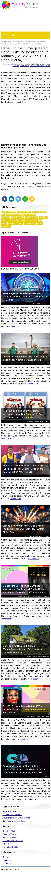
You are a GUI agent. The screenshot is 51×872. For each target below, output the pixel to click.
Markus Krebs (32, 218)
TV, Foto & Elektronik (11, 847)
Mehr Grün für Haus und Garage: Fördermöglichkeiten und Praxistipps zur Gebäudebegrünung (22, 649)
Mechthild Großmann (26, 221)
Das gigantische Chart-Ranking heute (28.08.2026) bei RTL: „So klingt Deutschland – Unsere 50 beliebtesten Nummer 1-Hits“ (25, 769)
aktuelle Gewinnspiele (12, 815)
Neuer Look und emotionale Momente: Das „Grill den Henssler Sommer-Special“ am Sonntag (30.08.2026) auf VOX (24, 468)
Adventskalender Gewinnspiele (16, 818)
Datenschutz (7, 863)
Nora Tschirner (17, 218)
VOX (33, 64)
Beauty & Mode (9, 831)
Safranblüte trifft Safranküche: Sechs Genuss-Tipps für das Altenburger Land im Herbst (25, 358)
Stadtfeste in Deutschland (13, 821)
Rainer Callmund (15, 223)
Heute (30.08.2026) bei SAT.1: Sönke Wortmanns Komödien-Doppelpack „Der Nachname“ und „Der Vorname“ (22, 414)
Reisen (5, 844)
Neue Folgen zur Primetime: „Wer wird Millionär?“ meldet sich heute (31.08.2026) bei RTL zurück (25, 296)
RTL (35, 303)
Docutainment (40, 64)
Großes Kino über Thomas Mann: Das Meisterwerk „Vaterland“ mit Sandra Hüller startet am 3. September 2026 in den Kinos (24, 589)
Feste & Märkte (9, 811)
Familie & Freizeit (10, 837)
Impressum (7, 860)
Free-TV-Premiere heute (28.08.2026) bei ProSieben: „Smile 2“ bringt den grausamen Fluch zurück (24, 709)
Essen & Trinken (9, 834)
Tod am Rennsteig (14, 215)
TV (13, 42)
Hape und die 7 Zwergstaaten (40, 66)
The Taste (11, 221)
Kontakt (5, 857)
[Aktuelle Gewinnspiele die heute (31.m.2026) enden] (19, 266)
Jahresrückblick (9, 212)
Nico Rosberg (24, 66)
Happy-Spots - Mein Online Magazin (19, 5)
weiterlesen (10, 326)
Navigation (9, 35)
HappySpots (7, 42)
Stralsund (36, 212)
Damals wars (30, 223)
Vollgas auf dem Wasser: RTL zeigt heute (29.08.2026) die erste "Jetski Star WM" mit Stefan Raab (24, 529)
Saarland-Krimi (23, 212)
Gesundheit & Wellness (12, 841)
